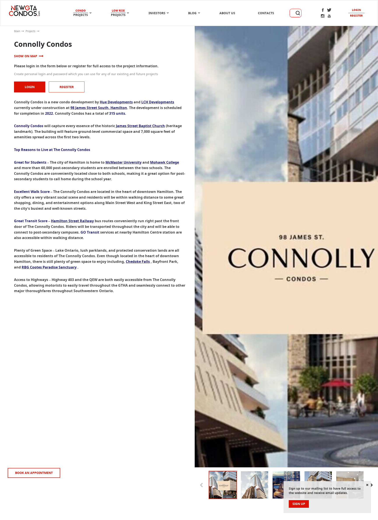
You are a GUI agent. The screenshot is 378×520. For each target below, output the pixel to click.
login (30, 87)
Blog (192, 13)
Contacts (266, 13)
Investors (157, 13)
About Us (227, 13)
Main (17, 31)
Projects (30, 31)
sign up (298, 504)
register (67, 87)
